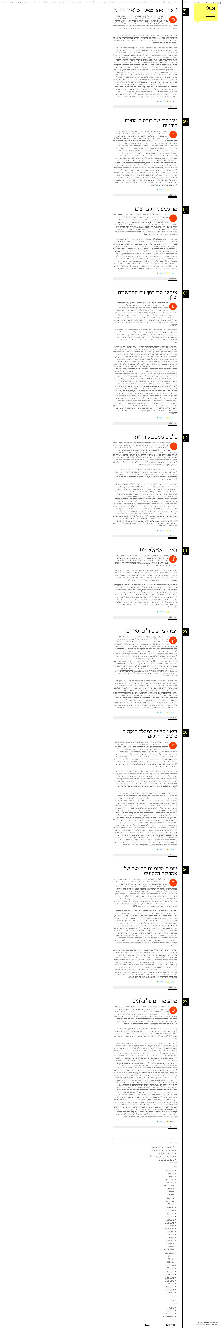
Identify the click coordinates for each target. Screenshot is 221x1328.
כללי (172, 1300)
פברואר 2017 (169, 1201)
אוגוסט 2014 (169, 1253)
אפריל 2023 (170, 1170)
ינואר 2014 (170, 1274)
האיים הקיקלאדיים (158, 549)
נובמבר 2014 (169, 1247)
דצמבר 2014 (169, 1244)
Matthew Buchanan (212, 1324)
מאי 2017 (170, 1195)
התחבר (171, 1307)
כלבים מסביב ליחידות (156, 436)
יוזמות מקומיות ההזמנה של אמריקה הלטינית (150, 871)
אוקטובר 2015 (169, 1228)
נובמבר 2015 (169, 1225)
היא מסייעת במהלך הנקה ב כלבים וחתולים (150, 733)
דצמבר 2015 (169, 1222)
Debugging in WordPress (146, 2)
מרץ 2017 (170, 1198)
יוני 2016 (171, 1204)
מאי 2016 (170, 1207)
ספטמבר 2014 (169, 1250)
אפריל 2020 (169, 1180)
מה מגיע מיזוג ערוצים (156, 208)
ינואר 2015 (170, 1241)
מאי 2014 (170, 1262)
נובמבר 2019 (169, 1192)
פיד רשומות (170, 1310)
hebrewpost (172, 107)
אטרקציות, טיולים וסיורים (151, 630)
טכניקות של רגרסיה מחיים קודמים (151, 122)
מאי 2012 (170, 1293)
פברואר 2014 (169, 1271)
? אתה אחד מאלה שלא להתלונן (146, 9)
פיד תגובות (170, 1313)
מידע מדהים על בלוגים (154, 1000)
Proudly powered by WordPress (208, 1322)
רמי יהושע (130, 92)
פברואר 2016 (169, 1216)
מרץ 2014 (170, 1268)
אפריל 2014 (170, 1265)
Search (212, 12)
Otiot (210, 8)
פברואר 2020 (169, 1186)
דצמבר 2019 (169, 1189)
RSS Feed (214, 12)
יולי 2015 (171, 1235)
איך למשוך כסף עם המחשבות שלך (147, 294)
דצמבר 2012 (169, 1290)
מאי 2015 (170, 1238)
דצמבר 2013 (169, 1277)
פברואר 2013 (169, 1286)
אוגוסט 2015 (169, 1232)
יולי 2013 (171, 1283)
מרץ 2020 (170, 1183)
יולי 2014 (171, 1256)
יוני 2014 (171, 1259)
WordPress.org (168, 1317)
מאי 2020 (170, 1177)
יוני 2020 (171, 1174)
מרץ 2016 (170, 1213)
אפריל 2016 (170, 1210)
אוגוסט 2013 (169, 1280)
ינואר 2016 (170, 1219)
